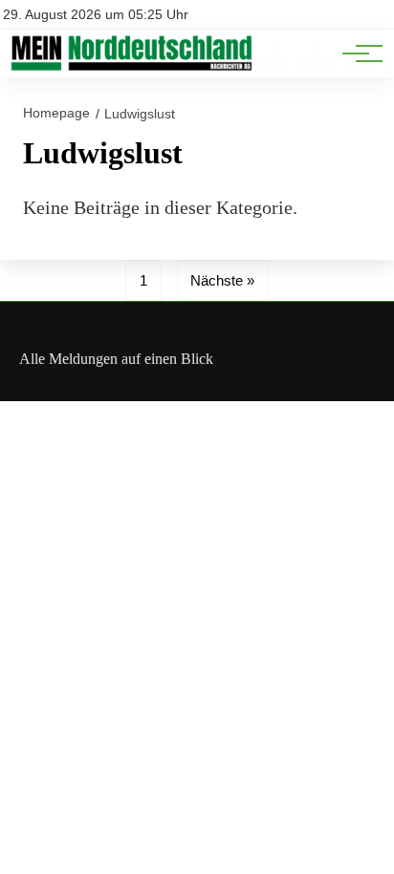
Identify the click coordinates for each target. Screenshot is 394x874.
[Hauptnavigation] (356, 53)
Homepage (56, 112)
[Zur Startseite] (131, 67)
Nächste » (222, 280)
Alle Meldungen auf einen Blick (116, 359)
